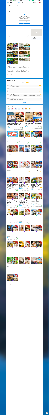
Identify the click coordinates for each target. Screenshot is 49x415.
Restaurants (25, 2)
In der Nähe (22, 2)
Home (19, 2)
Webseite (36, 42)
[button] (9, 36)
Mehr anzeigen (24, 102)
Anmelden (24, 23)
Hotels (28, 2)
